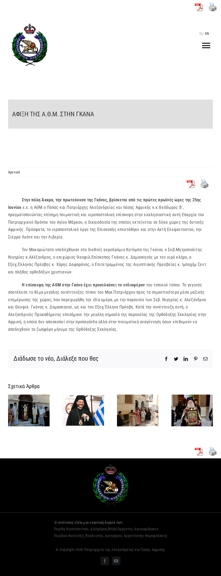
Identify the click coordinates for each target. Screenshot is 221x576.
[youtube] (116, 561)
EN (207, 33)
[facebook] (105, 561)
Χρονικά (14, 172)
